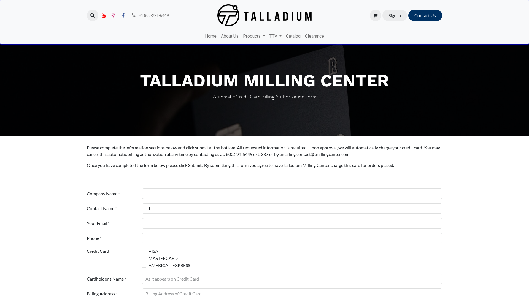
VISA (153, 251)
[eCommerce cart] (375, 15)
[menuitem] (211, 36)
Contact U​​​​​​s (425, 15)
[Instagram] (113, 15)
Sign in (394, 15)
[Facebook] (123, 15)
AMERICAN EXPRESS (169, 265)
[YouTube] (103, 15)
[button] (92, 15)
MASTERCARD (163, 258)
